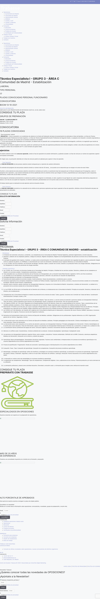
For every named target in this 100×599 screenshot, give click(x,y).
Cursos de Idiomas (10, 29)
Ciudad (2, 213)
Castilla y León (9, 20)
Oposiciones (6, 12)
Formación (6, 26)
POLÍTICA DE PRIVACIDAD (79, 566)
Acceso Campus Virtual (11, 36)
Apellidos (2, 203)
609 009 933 (92, 1)
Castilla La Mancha (10, 22)
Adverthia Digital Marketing (38, 563)
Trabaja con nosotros (9, 38)
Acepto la (10, 216)
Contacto (5, 39)
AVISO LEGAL (67, 566)
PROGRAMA (5, 253)
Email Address (4, 590)
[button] (50, 162)
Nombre (2, 200)
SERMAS (7, 19)
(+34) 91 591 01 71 (85, 1)
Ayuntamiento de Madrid (12, 14)
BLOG (1, 552)
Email (1, 210)
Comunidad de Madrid (11, 15)
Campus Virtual (7, 34)
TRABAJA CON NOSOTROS (7, 544)
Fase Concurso (6, 186)
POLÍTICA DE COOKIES (94, 566)
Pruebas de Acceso (10, 31)
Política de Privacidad (13, 216)
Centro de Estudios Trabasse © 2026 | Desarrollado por (15, 563)
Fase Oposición (6, 162)
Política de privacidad (13, 514)
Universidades (9, 24)
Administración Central (11, 17)
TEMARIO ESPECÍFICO (8, 268)
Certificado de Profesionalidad (13, 33)
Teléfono (2, 207)
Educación (8, 27)
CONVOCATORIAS (5, 545)
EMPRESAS (3, 533)
